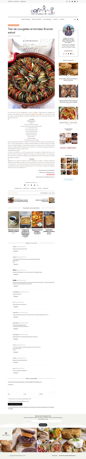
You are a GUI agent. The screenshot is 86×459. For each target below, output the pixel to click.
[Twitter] (31, 185)
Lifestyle (55, 19)
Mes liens (16, 1)
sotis (14, 302)
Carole (14, 344)
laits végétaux (47, 19)
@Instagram (6, 435)
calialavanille (15, 312)
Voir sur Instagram (68, 179)
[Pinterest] (34, 185)
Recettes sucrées (36, 19)
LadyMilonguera (16, 291)
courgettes (18, 188)
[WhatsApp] (37, 185)
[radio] (47, 175)
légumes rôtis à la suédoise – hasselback (37, 231)
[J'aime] (25, 185)
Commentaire (10, 384)
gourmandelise (16, 322)
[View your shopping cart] (77, 19)
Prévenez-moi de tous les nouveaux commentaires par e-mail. (20, 398)
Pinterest (72, 1)
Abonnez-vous (43, 424)
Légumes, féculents (13, 25)
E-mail (25, 393)
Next (55, 220)
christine (14, 246)
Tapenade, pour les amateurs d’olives (13, 230)
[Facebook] (28, 185)
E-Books (62, 19)
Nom (9, 393)
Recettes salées (26, 19)
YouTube (75, 1)
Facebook (67, 1)
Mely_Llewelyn (16, 334)
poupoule (15, 257)
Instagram (69, 1)
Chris (14, 368)
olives (39, 188)
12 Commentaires (17, 35)
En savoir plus (68, 50)
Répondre (16, 251)
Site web (41, 393)
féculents (26, 188)
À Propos (10, 1)
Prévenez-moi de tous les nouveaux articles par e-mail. (19, 401)
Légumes (33, 188)
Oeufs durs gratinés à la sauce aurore (49, 231)
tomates (45, 188)
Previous (8, 220)
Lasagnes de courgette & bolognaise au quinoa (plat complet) (25, 233)
